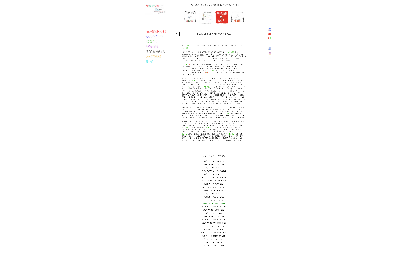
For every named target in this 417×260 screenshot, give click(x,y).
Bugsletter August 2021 (214, 210)
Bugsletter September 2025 (214, 171)
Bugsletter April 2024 (214, 184)
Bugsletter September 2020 (214, 223)
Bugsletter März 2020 (214, 229)
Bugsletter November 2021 (214, 207)
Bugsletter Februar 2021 (214, 216)
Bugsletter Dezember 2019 (214, 236)
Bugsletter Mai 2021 (214, 213)
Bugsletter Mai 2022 (214, 200)
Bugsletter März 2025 (214, 174)
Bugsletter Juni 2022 (214, 197)
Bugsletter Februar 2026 (214, 164)
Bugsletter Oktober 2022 (214, 194)
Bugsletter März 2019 (214, 246)
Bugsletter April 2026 (214, 161)
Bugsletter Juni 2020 (214, 226)
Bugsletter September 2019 (214, 239)
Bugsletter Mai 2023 (213, 190)
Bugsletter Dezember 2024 (214, 177)
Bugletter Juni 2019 (214, 242)
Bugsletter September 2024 (214, 181)
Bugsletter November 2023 (214, 187)
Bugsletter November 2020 (214, 220)
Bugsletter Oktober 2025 (214, 168)
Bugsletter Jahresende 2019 (213, 233)
